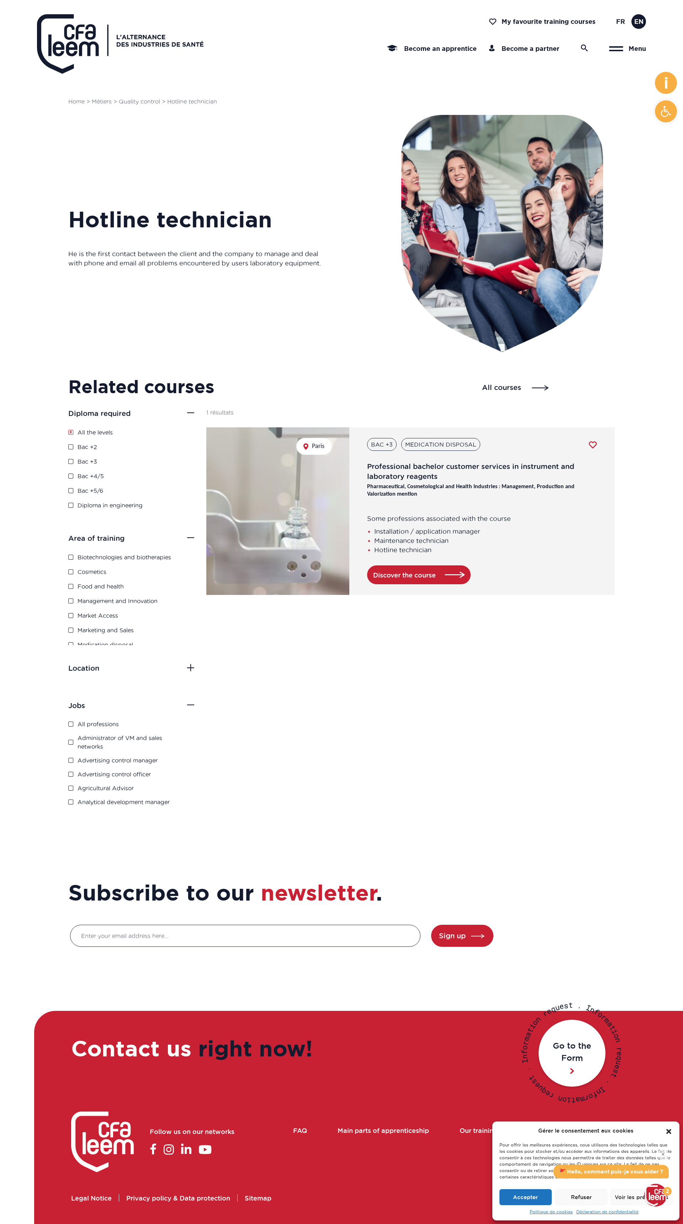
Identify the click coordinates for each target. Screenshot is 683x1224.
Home (76, 101)
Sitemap (258, 1198)
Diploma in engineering (110, 505)
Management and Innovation (118, 601)
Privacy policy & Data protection (178, 1198)
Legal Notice (91, 1198)
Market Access (98, 615)
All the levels (95, 432)
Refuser (581, 1197)
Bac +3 (87, 461)
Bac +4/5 (91, 476)
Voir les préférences (641, 1197)
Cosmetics (92, 572)
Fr (620, 21)
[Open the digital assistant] (655, 1195)
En (639, 21)
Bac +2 (87, 447)
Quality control (139, 101)
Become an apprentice (439, 48)
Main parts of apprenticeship (383, 1130)
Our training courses (491, 1130)
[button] (666, 111)
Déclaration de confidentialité (607, 1211)
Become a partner (530, 48)
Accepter (525, 1197)
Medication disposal (105, 645)
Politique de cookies (551, 1211)
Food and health (101, 586)
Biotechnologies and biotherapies (124, 557)
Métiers (102, 101)
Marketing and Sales (106, 630)
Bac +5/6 (90, 490)
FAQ (300, 1130)
